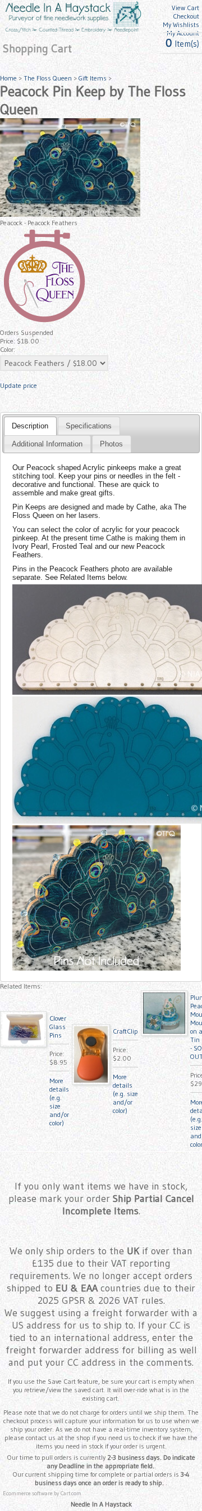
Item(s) (182, 43)
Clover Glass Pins (57, 1026)
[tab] (30, 426)
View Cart (185, 7)
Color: (7, 349)
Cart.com (71, 1493)
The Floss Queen (48, 78)
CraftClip (125, 1031)
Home (8, 78)
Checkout (186, 16)
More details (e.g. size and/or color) (59, 1101)
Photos (111, 444)
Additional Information (47, 444)
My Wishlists (181, 24)
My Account (183, 33)
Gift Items (93, 78)
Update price (18, 385)
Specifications (89, 426)
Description (30, 426)
